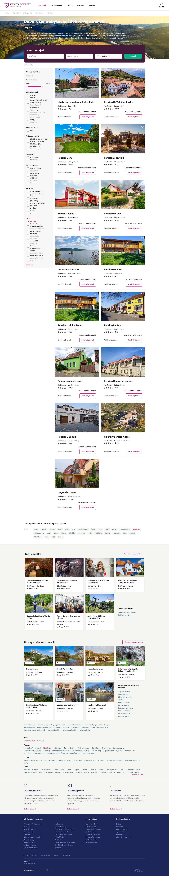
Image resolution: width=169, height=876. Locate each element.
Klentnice (93, 770)
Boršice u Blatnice (125, 529)
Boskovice (58, 772)
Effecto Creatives (139, 870)
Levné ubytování (91, 842)
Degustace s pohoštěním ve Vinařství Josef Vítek (37, 581)
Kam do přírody (123, 705)
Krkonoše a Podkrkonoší (32, 748)
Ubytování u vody (91, 840)
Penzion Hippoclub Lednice (118, 381)
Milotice (63, 533)
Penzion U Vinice (113, 269)
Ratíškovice (98, 533)
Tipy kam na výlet (124, 692)
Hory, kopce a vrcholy (58, 725)
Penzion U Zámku (67, 436)
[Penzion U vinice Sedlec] (77, 306)
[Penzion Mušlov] (123, 194)
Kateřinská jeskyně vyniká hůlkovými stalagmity (128, 670)
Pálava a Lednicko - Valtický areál (35, 760)
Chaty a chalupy (121, 829)
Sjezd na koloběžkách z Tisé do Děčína (38, 617)
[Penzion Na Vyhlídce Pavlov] (123, 83)
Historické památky (125, 697)
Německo (40, 741)
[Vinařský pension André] (123, 417)
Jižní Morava (39, 13)
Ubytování (42, 5)
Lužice (56, 533)
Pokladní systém (29, 864)
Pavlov (107, 529)
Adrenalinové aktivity (70, 730)
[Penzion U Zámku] (77, 417)
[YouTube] (54, 870)
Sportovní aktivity (54, 730)
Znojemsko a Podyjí (64, 760)
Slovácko (52, 760)
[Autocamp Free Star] (77, 250)
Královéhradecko (83, 748)
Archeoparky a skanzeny (99, 727)
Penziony (119, 827)
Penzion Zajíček (112, 325)
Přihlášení (66, 855)
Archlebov (102, 772)
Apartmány (120, 832)
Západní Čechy (109, 751)
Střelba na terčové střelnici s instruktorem (98, 581)
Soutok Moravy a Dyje (65, 669)
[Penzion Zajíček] (123, 306)
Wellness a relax (90, 827)
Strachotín (116, 533)
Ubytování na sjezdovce (93, 837)
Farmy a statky (121, 834)
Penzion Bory (65, 157)
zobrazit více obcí (137, 775)
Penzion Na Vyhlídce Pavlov (118, 102)
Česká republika (27, 13)
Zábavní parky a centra (44, 727)
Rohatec (107, 533)
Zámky (120, 700)
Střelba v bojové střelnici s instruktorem (67, 581)
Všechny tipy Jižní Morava (133, 642)
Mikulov (43, 529)
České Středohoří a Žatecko (70, 753)
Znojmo (93, 529)
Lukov (60, 529)
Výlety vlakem (123, 694)
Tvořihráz (132, 533)
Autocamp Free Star (68, 269)
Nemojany (81, 533)
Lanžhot (94, 772)
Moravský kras (89, 760)
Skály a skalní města (74, 725)
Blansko (84, 770)
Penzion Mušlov (112, 213)
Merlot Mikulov (66, 213)
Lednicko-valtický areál (97, 705)
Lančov (49, 533)
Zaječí (53, 537)
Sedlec (67, 529)
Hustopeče (49, 772)
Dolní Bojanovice (39, 533)
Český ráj (47, 751)
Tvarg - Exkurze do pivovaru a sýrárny (68, 617)
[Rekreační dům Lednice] (77, 362)
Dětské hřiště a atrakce (62, 727)
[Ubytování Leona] (77, 473)
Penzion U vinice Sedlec (70, 325)
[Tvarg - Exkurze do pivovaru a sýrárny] (69, 603)
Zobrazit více (124, 41)
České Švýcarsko (69, 748)
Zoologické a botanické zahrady (34, 730)
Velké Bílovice (38, 537)
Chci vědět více (29, 809)
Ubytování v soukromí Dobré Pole (76, 102)
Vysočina (119, 751)
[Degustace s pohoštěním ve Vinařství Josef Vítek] (39, 567)
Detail (87, 117)
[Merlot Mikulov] (77, 194)
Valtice (63, 770)
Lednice (36, 529)
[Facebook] (39, 870)
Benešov (112, 772)
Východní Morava (52, 753)
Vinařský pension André (117, 436)
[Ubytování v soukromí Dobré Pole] (77, 83)
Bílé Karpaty (101, 760)
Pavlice (90, 533)
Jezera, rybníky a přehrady (93, 725)
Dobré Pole (50, 13)
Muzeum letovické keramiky (67, 705)
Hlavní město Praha (88, 753)
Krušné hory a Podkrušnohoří (34, 753)
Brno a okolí (77, 760)
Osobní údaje (45, 855)
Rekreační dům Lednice (70, 381)
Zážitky (69, 5)
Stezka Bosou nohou (95, 669)
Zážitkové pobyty (124, 615)
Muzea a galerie (29, 727)
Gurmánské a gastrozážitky (127, 612)
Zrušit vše (29, 76)
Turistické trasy (43, 725)
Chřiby (26, 763)
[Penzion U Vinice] (123, 250)
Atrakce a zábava (124, 713)
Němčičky (72, 533)
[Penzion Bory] (77, 138)
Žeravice (60, 537)
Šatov (124, 533)
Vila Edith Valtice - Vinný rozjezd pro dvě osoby (127, 581)
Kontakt (92, 5)
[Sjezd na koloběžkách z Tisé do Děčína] (39, 603)
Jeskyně (106, 725)
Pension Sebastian (114, 157)
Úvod (7, 13)
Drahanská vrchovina (114, 760)
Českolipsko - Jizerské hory (101, 748)
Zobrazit (132, 56)
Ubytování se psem (91, 832)
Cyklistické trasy (29, 725)
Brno (73, 529)
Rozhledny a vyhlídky (125, 708)
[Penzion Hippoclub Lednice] (123, 362)
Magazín (80, 5)
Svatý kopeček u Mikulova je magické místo (36, 706)
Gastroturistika (85, 730)
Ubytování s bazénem (92, 834)
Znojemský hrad (32, 669)
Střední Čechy (96, 751)
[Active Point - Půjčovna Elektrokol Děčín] (99, 603)
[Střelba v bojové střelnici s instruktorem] (69, 567)
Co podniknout (56, 5)
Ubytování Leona (67, 492)
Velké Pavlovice (83, 529)
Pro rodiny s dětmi (91, 824)
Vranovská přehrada (131, 760)
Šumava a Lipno (118, 748)
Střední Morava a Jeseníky (80, 751)
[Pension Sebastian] (123, 138)
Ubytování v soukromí (123, 837)
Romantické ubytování (93, 829)
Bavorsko (58, 848)
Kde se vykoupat (123, 716)
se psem (62, 523)
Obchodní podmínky (30, 855)
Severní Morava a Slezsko (32, 751)
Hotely (118, 824)
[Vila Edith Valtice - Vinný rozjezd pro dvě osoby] (130, 567)
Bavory (114, 529)
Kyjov (100, 529)
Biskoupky (121, 772)
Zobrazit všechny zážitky (133, 554)
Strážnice (27, 772)
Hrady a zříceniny (124, 702)
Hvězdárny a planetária (81, 727)
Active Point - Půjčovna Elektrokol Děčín (96, 617)
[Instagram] (47, 870)
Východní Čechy (130, 751)
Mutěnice (52, 529)
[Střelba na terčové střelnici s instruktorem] (99, 567)
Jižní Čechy (58, 748)
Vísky (47, 537)
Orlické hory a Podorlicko (60, 751)
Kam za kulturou (124, 711)
